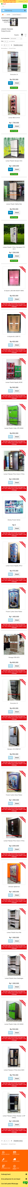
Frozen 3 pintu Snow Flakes (14, 795)
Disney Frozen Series (14, 520)
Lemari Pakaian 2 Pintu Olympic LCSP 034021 (14, 1116)
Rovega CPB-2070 (14, 657)
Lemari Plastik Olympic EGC (14, 161)
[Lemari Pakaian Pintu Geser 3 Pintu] (14, 828)
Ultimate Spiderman (14, 886)
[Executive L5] (14, 690)
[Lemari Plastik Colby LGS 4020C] (14, 1011)
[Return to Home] (2, 15)
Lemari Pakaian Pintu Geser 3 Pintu (14, 841)
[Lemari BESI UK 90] (14, 104)
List (25, 36)
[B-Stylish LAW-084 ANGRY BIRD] (14, 277)
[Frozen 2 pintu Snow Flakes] (14, 598)
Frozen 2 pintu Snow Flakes (14, 611)
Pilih (2, 41)
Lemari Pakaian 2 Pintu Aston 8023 (14, 1070)
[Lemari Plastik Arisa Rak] (14, 919)
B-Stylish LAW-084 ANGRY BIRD (14, 290)
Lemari (8, 14)
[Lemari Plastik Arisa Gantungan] (14, 965)
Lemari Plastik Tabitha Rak (14, 204)
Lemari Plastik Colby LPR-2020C (14, 428)
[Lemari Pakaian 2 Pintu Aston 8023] (14, 1057)
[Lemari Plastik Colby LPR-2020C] (14, 415)
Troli (8, 10)
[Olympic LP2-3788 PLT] (14, 736)
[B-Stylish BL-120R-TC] (14, 323)
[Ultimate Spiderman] (14, 873)
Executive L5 (14, 703)
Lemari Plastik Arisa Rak (14, 932)
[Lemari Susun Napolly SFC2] (14, 552)
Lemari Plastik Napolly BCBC (14, 382)
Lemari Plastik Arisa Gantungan (14, 978)
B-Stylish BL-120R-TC (14, 336)
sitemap (21, 1)
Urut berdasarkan (5, 38)
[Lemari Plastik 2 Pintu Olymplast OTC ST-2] (14, 234)
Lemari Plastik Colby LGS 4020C (14, 1024)
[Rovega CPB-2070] (14, 644)
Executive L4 (14, 74)
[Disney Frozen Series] (14, 507)
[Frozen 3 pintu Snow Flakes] (14, 782)
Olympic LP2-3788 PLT (14, 749)
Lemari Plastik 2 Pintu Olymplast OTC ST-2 (14, 248)
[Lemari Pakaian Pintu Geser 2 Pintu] (14, 461)
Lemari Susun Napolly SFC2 (14, 565)
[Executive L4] (14, 61)
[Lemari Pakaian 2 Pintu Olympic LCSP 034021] (14, 1103)
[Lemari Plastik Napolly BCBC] (14, 369)
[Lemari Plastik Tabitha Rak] (14, 191)
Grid (22, 36)
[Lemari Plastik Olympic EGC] (14, 148)
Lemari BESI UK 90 (14, 117)
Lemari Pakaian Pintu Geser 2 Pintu (14, 474)
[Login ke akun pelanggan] (25, 1)
